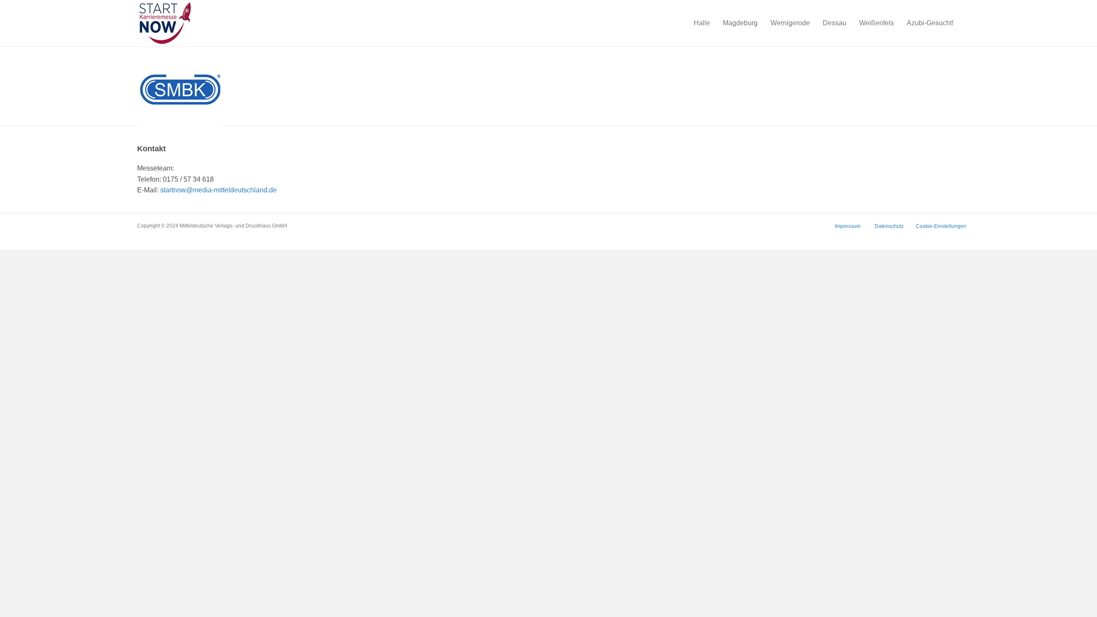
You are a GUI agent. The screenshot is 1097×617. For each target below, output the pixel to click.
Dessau (834, 23)
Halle (702, 23)
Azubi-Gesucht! (930, 23)
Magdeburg (740, 23)
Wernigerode (790, 23)
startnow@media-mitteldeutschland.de (218, 190)
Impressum (847, 226)
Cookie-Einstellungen (941, 226)
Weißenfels (876, 23)
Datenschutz (889, 226)
